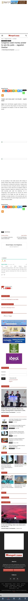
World (18, 588)
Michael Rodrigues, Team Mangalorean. (8, 50)
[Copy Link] (16, 91)
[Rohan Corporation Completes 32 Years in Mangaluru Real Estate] (4, 447)
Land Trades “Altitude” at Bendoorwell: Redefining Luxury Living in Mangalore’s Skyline (16, 433)
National (22, 585)
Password (3, 375)
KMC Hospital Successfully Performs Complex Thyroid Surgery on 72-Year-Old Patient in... (7, 487)
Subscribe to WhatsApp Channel (8, 308)
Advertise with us (5, 296)
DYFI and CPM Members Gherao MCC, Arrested (22, 238)
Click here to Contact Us (8, 570)
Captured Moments (6, 502)
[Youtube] (8, 91)
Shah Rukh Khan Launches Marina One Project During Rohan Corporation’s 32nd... (13, 410)
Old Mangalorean (12, 585)
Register (11, 381)
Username (3, 372)
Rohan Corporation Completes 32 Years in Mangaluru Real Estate (17, 446)
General (10, 586)
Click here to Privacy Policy (19, 570)
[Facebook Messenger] (18, 91)
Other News (23, 584)
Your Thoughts (5, 585)
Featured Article (5, 386)
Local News (14, 39)
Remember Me (13, 378)
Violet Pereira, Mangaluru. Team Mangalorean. (8, 412)
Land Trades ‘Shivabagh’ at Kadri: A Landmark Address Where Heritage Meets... (18, 420)
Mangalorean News (8, 39)
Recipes (14, 584)
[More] (2, 95)
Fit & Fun (18, 584)
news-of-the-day (7, 232)
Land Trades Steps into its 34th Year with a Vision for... (21, 465)
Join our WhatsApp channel (7, 304)
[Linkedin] (6, 91)
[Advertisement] (14, 19)
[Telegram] (21, 91)
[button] (2, 35)
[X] (17, 579)
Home (2, 39)
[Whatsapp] (24, 93)
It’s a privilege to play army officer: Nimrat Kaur (7, 238)
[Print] (11, 91)
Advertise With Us (12, 588)
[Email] (13, 91)
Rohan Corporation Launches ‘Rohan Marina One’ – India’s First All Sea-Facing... (20, 486)
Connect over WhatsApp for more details (9, 299)
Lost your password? (13, 380)
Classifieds (10, 435)
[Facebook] (10, 579)
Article (3, 406)
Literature (20, 586)
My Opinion (15, 586)
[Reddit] (3, 91)
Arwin (14, 591)
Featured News (5, 416)
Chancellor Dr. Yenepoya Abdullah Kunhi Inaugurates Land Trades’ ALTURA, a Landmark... (16, 440)
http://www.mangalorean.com (14, 246)
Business (6, 586)
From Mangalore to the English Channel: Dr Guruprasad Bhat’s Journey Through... (17, 426)
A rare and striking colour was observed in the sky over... (13, 526)
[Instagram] (14, 579)
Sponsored (4, 472)
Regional (18, 585)
